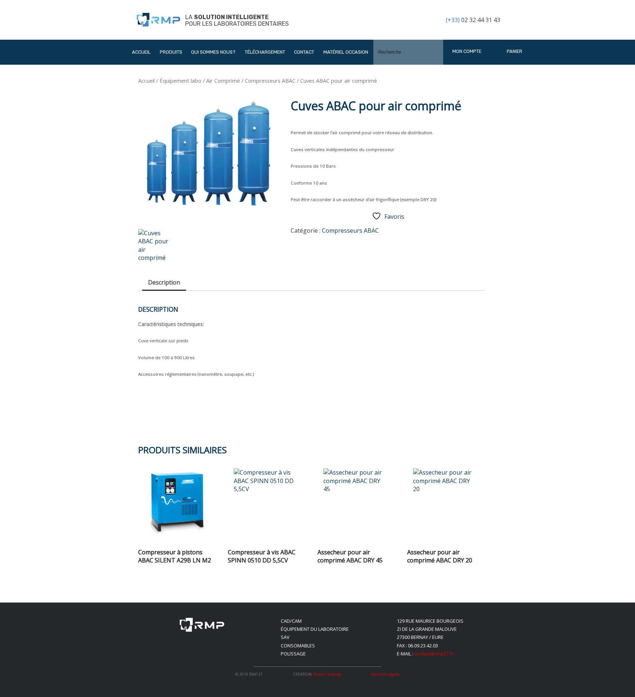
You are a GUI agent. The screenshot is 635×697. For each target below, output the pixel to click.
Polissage (293, 653)
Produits (171, 52)
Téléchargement (265, 52)
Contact (304, 52)
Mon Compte (466, 51)
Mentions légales (385, 674)
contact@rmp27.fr (434, 653)
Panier (514, 51)
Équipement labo (180, 80)
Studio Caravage (327, 674)
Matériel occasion (345, 52)
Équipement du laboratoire (315, 629)
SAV (285, 637)
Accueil (141, 52)
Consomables (298, 645)
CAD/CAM (291, 621)
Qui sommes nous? (213, 52)
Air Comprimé (223, 80)
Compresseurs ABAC (270, 80)
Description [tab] (164, 282)
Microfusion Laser (191, 132)
